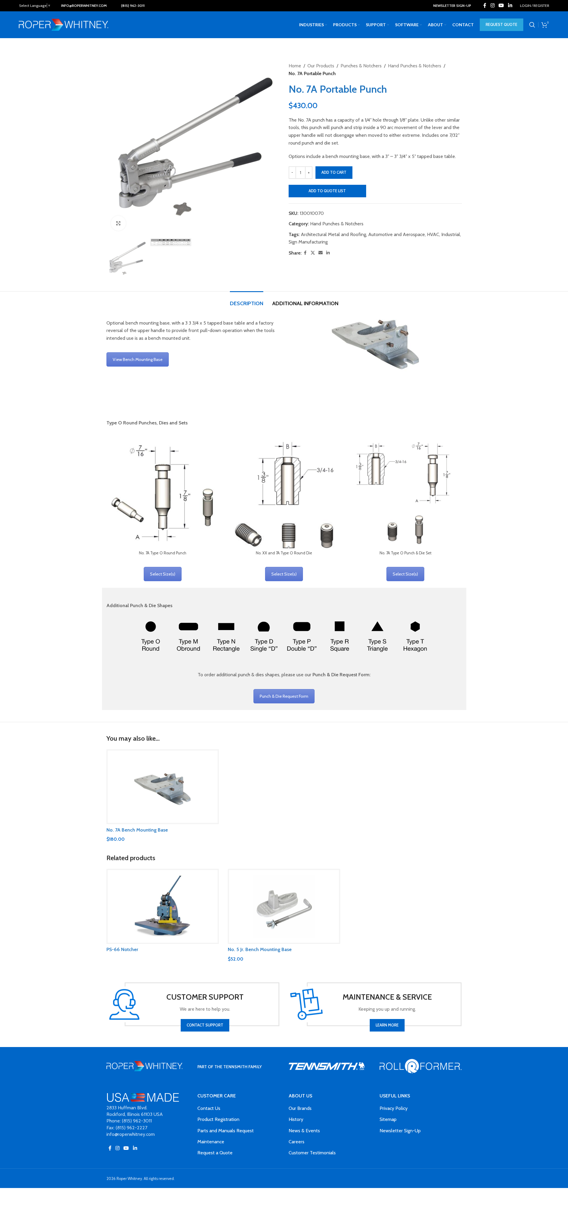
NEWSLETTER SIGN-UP (452, 5)
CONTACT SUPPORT (205, 1025)
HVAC (433, 234)
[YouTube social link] (501, 5)
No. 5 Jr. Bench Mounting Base (260, 949)
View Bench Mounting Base (137, 359)
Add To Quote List (327, 190)
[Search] (532, 25)
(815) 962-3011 (133, 5)
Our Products (320, 66)
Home (295, 66)
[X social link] (313, 253)
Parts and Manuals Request (225, 1130)
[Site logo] (63, 24)
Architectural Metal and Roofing (333, 234)
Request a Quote (215, 1153)
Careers (296, 1141)
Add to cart (333, 172)
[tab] (246, 300)
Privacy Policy (394, 1108)
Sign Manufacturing (308, 242)
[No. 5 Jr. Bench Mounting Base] (284, 906)
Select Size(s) (162, 574)
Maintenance (210, 1141)
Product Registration (218, 1119)
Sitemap (388, 1119)
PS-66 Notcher (122, 949)
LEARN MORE (387, 1025)
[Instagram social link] (492, 5)
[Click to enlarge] (118, 223)
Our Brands (300, 1108)
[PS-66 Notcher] (162, 906)
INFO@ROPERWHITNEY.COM (84, 5)
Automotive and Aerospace (396, 234)
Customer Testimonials (312, 1153)
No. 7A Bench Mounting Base (137, 830)
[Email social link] (320, 253)
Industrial (450, 234)
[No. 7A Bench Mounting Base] (162, 786)
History (296, 1119)
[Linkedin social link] (510, 5)
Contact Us (208, 1108)
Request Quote (501, 24)
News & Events (304, 1130)
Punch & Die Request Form (284, 696)
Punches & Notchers (361, 66)
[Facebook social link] (484, 5)
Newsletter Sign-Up (400, 1130)
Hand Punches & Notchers (414, 66)
